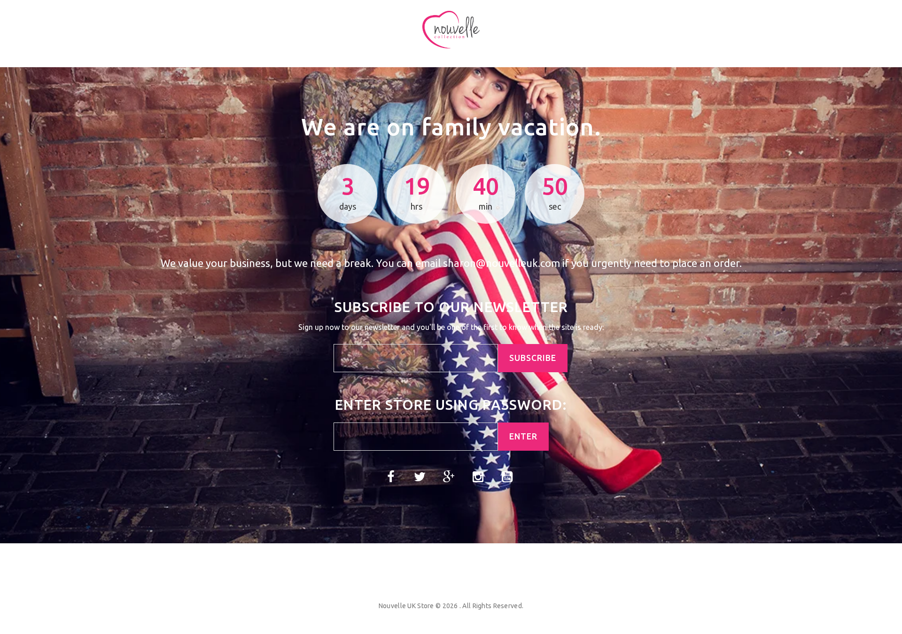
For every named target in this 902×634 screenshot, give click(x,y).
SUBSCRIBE (532, 357)
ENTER (523, 436)
